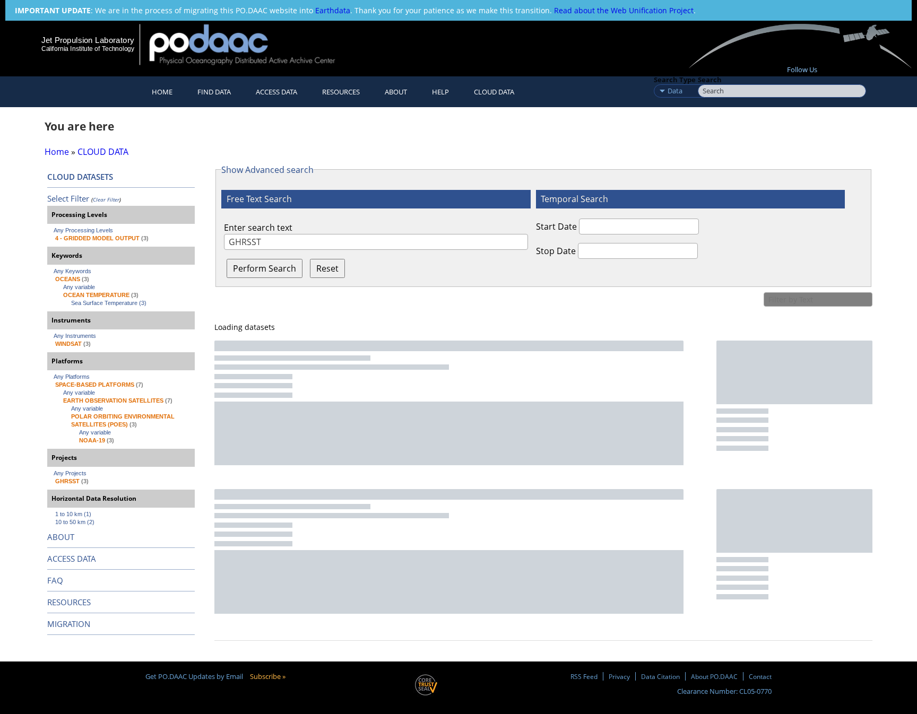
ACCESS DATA (71, 558)
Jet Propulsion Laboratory (87, 40)
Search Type (675, 79)
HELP (440, 92)
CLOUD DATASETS (80, 176)
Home (162, 92)
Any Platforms (72, 376)
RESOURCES (341, 92)
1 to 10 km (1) (73, 514)
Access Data (276, 92)
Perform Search (264, 268)
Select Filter (68, 198)
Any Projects (70, 473)
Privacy (619, 676)
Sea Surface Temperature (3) (108, 303)
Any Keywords (72, 271)
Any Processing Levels (83, 230)
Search (710, 79)
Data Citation (660, 676)
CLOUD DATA (494, 92)
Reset (327, 268)
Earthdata (332, 10)
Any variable (79, 287)
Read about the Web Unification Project (624, 10)
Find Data (214, 92)
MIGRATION (68, 624)
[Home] (251, 44)
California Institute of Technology (87, 49)
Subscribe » (268, 676)
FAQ (55, 580)
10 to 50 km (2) (74, 522)
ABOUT (60, 537)
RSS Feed (584, 676)
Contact (760, 676)
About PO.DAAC (714, 676)
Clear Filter (106, 199)
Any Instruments (75, 336)
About (396, 92)
